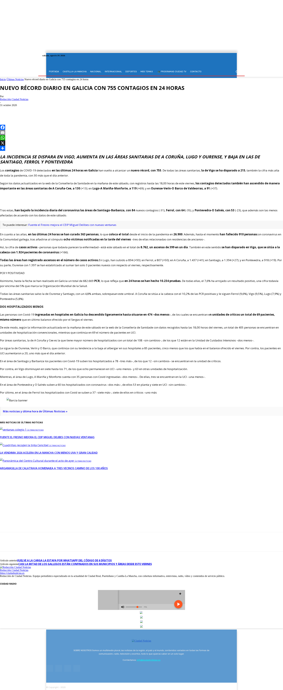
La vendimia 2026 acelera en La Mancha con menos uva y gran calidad (49, 452)
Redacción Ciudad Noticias (14, 99)
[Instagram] (231, 56)
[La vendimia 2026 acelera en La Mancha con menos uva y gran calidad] (24, 445)
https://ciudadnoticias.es (12, 573)
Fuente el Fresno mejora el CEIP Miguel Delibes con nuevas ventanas (72, 225)
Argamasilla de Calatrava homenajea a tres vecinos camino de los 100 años (54, 468)
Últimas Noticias (15, 79)
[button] (237, 72)
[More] (41, 110)
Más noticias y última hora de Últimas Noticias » (35, 411)
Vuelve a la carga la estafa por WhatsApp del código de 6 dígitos (64, 560)
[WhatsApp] (29, 110)
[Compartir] (141, 148)
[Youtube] (239, 56)
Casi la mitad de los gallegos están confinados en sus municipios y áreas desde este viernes (85, 564)
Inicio (3, 79)
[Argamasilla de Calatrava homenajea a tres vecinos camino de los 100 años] (37, 461)
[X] (235, 56)
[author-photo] (15, 567)
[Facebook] (227, 56)
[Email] (141, 132)
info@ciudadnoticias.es (148, 660)
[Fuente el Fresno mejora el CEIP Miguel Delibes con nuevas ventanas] (13, 429)
